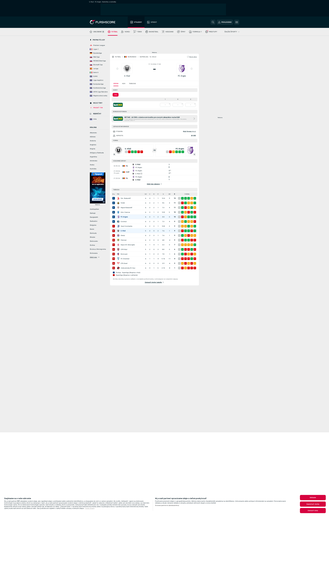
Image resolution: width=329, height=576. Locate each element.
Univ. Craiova (125, 212)
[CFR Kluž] (118, 249)
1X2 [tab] (115, 95)
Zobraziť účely (313, 510)
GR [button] (169, 194)
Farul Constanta (126, 226)
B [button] (174, 194)
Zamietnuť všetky (312, 504)
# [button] (113, 194)
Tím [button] (118, 194)
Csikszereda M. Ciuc (128, 268)
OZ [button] (146, 194)
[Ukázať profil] (127, 68)
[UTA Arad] (118, 263)
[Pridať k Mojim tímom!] (117, 68)
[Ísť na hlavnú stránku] (104, 22)
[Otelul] (118, 235)
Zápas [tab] (115, 83)
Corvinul (124, 221)
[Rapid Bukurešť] (118, 207)
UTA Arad (124, 263)
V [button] (149, 194)
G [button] (163, 194)
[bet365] (118, 105)
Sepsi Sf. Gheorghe (128, 245)
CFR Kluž (124, 249)
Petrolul (123, 240)
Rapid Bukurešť (126, 208)
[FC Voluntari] (118, 258)
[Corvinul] (118, 221)
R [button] (153, 194)
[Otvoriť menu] (236, 22)
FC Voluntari (125, 259)
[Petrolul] (118, 240)
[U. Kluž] (118, 231)
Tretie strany (89, 508)
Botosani (124, 254)
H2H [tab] (123, 83)
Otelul (123, 235)
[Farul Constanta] (118, 226)
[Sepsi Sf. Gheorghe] (118, 244)
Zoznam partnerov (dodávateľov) (167, 505)
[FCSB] (118, 203)
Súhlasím (313, 497)
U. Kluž (127, 76)
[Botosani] (118, 254)
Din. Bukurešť (126, 198)
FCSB (123, 203)
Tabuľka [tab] (132, 83)
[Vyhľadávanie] (213, 22)
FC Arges (182, 76)
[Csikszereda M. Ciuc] (118, 268)
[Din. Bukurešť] (118, 198)
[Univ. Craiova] (118, 212)
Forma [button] (187, 194)
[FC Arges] (118, 217)
